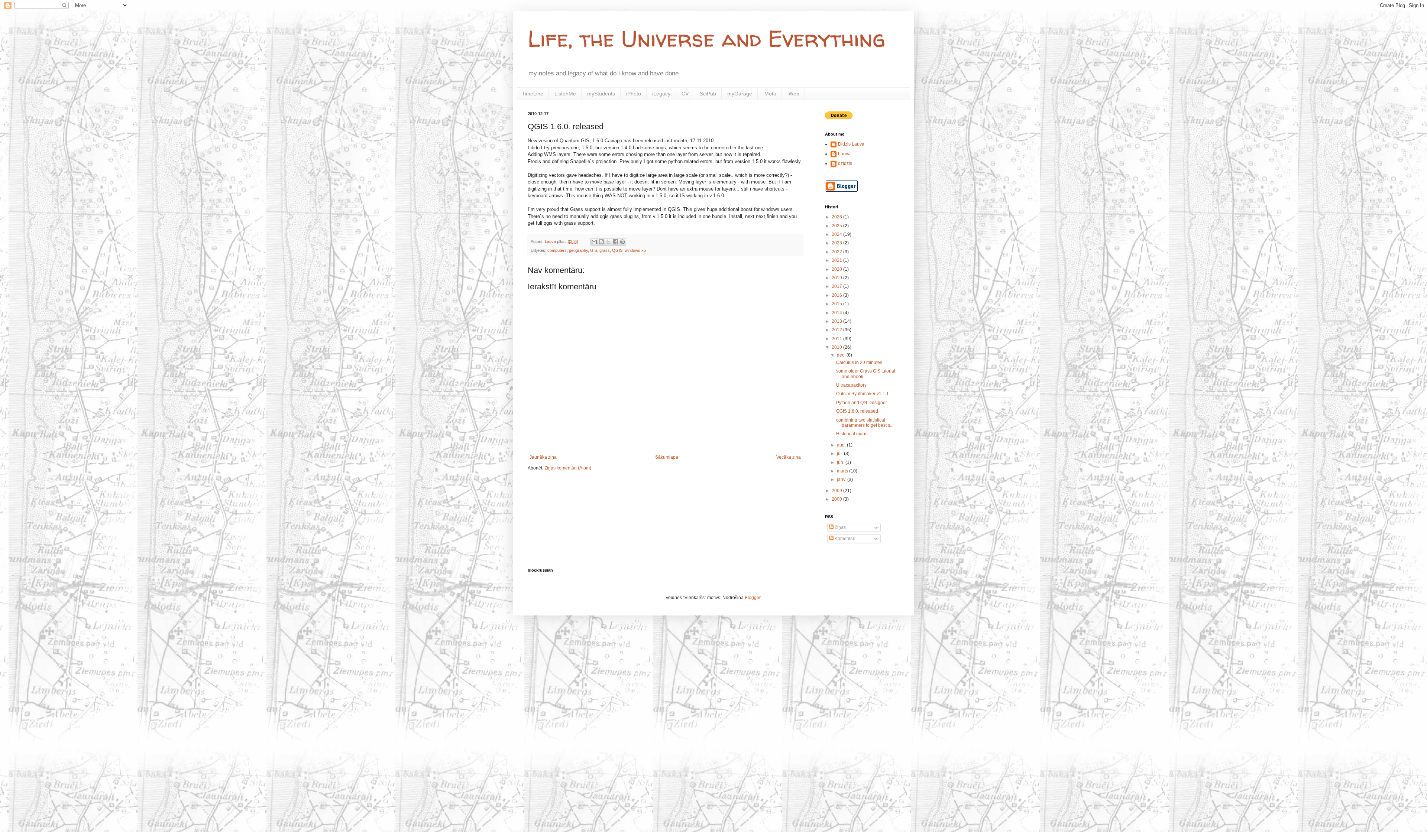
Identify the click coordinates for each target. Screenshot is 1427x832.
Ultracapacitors (851, 385)
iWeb (793, 94)
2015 (837, 303)
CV (685, 94)
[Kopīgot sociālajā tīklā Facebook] (615, 242)
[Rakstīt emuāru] (601, 242)
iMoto (769, 94)
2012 (837, 329)
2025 (837, 225)
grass (604, 250)
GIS (593, 250)
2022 (837, 251)
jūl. (840, 453)
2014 (837, 312)
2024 (837, 234)
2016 (837, 295)
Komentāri (844, 538)
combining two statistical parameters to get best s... (864, 422)
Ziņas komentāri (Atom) (567, 468)
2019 (837, 277)
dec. (842, 355)
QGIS (617, 250)
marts (843, 471)
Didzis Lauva (851, 144)
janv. (842, 479)
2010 (837, 347)
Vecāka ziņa (788, 457)
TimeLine (532, 94)
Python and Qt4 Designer (861, 402)
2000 (837, 499)
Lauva (844, 153)
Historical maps (851, 433)
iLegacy (661, 94)
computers (557, 250)
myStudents (601, 94)
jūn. (841, 462)
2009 (837, 490)
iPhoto (633, 94)
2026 (837, 217)
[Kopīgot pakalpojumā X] (608, 242)
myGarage (739, 94)
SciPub (708, 94)
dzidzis (845, 163)
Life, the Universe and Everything (706, 38)
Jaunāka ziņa (543, 457)
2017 (837, 286)
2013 (837, 321)
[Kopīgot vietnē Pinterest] (622, 242)
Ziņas (840, 527)
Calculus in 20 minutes (859, 362)
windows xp (635, 250)
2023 (837, 243)
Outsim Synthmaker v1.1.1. (863, 393)
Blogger (752, 597)
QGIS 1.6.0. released (857, 411)
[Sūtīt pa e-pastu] (594, 242)
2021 (837, 260)
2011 (837, 338)
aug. (842, 445)
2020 (837, 269)
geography (578, 250)
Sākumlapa (666, 457)
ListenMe (565, 94)
